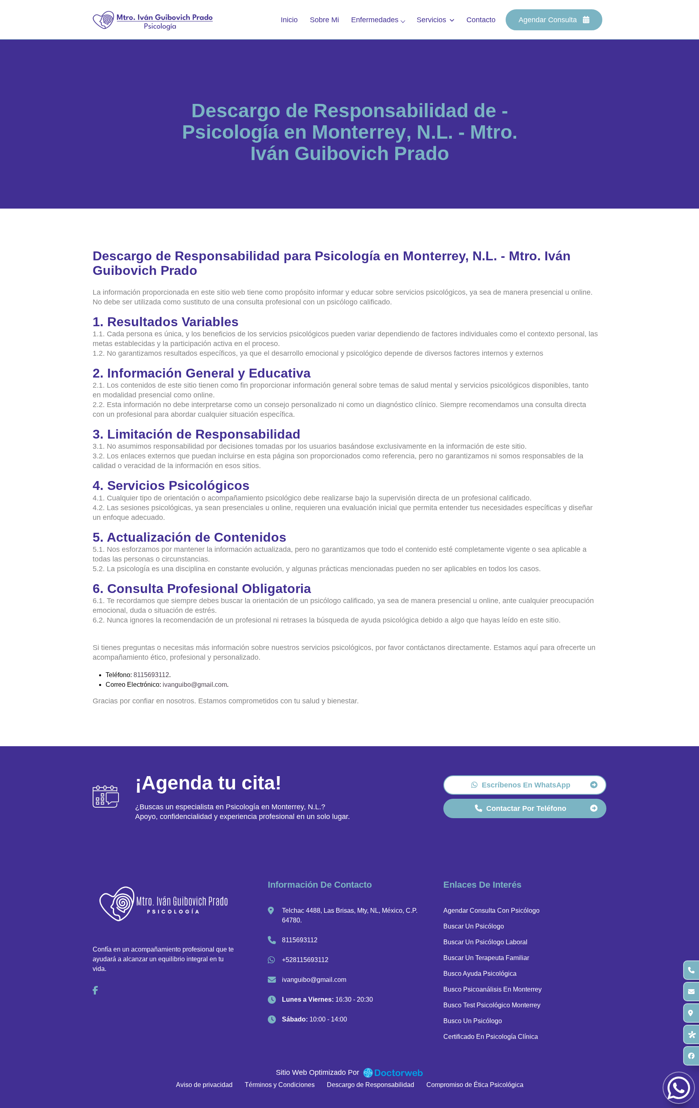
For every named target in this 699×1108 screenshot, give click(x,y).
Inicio (289, 20)
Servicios (431, 20)
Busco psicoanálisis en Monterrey (492, 989)
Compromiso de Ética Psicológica (474, 1084)
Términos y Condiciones (280, 1084)
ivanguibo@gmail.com (195, 684)
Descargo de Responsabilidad (370, 1084)
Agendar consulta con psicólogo (491, 910)
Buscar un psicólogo (473, 926)
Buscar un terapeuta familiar (486, 957)
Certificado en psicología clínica (490, 1036)
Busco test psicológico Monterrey (491, 1005)
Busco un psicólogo (472, 1020)
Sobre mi (324, 20)
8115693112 (151, 674)
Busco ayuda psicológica (480, 973)
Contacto (481, 20)
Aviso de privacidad (204, 1084)
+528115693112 (305, 959)
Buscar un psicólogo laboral (485, 942)
